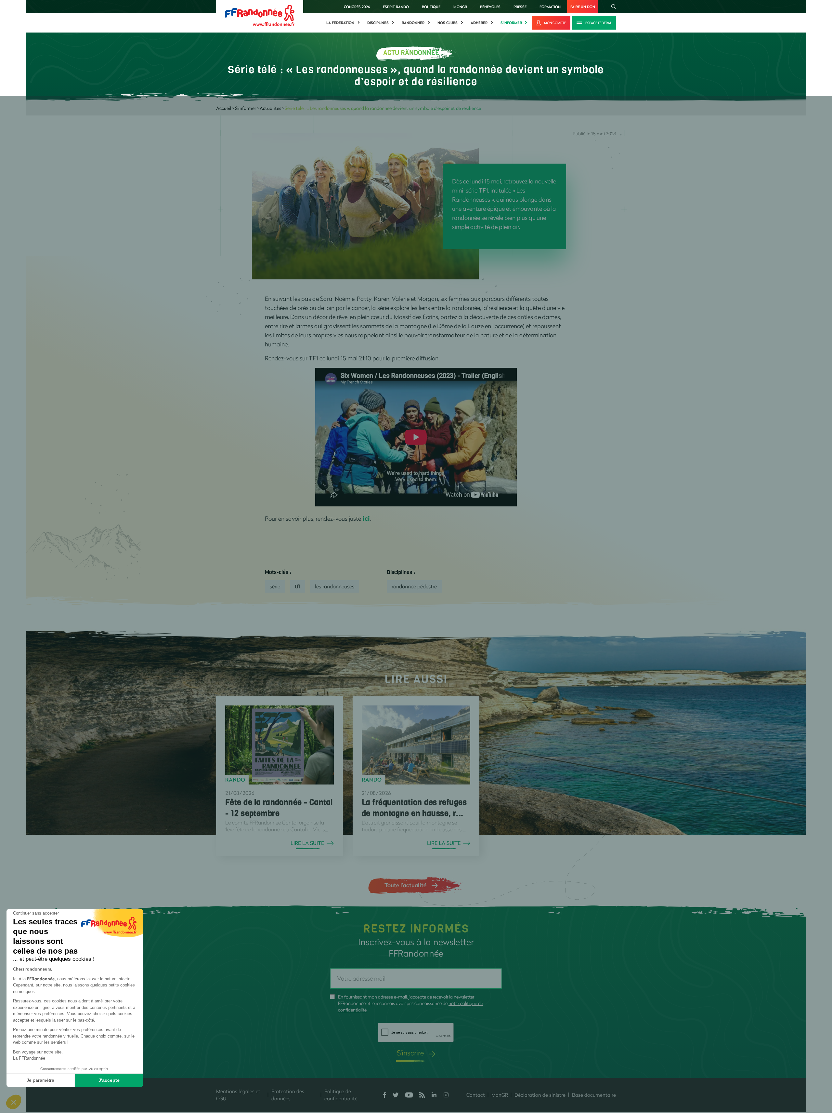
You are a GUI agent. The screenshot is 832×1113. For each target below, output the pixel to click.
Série (275, 586)
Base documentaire (594, 1095)
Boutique (431, 6)
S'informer (511, 22)
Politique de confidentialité (341, 1095)
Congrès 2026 (357, 6)
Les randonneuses (334, 586)
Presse (520, 6)
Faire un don (582, 6)
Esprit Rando (396, 6)
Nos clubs (447, 22)
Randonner (413, 22)
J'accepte (109, 1080)
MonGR (460, 6)
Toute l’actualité (405, 885)
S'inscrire (410, 1052)
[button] (13, 1102)
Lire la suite (307, 843)
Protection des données (287, 1095)
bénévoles (490, 6)
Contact (475, 1095)
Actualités (270, 108)
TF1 (297, 586)
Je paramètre (40, 1080)
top (388, 1069)
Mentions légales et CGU (238, 1095)
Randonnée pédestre (414, 586)
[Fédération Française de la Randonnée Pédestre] (259, 15)
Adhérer (479, 22)
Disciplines (378, 22)
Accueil (223, 108)
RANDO (235, 779)
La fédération (340, 22)
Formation (550, 6)
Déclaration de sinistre (540, 1095)
